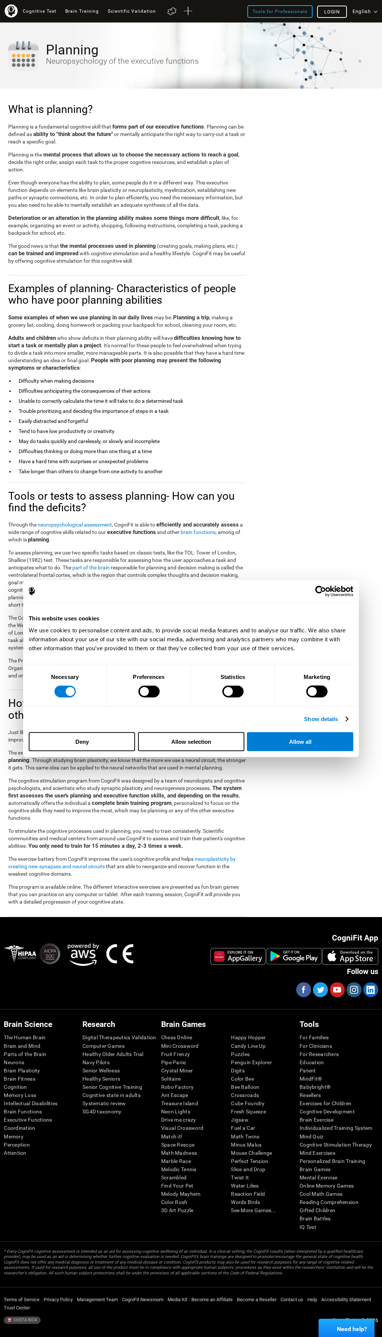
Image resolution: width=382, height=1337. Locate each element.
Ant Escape (174, 1095)
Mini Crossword (180, 1046)
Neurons (14, 1062)
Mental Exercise (318, 1177)
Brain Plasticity (22, 1071)
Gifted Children (317, 1210)
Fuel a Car (243, 1128)
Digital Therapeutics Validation (119, 1037)
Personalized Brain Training (333, 1161)
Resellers (310, 1095)
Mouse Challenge (251, 1153)
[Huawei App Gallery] (238, 956)
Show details (321, 719)
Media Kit (177, 1299)
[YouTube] (337, 989)
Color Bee (242, 1079)
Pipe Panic (174, 1062)
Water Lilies (245, 1186)
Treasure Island (179, 1103)
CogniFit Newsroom (142, 1299)
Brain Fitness (19, 1079)
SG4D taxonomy (102, 1112)
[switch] (149, 692)
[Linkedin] (370, 989)
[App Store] (350, 956)
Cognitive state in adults (111, 1095)
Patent (308, 1071)
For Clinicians (316, 1046)
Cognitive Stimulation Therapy (336, 1145)
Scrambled (174, 1177)
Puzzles (240, 1054)
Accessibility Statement (346, 1299)
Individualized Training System (336, 1128)
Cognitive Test (39, 11)
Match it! (172, 1137)
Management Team (97, 1299)
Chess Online (176, 1037)
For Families (314, 1037)
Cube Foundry (247, 1103)
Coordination (19, 1128)
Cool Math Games (321, 1194)
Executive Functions (28, 1120)
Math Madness (179, 1153)
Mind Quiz (312, 1137)
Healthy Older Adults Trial (112, 1054)
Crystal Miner (177, 1071)
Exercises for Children (325, 1103)
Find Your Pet (177, 1186)
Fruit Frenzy (175, 1054)
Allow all (300, 741)
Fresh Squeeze (248, 1112)
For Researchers (319, 1054)
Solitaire (171, 1079)
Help (312, 1299)
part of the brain (91, 567)
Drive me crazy (178, 1120)
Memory (14, 1137)
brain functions (198, 532)
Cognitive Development (327, 1112)
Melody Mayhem (181, 1194)
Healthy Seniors (101, 1079)
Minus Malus (246, 1145)
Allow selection (191, 741)
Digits (238, 1071)
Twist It (240, 1177)
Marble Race (176, 1161)
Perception (17, 1145)
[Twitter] (320, 989)
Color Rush (174, 1202)
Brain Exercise (317, 1120)
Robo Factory (177, 1087)
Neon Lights (175, 1112)
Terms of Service (22, 1299)
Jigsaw (239, 1120)
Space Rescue (177, 1145)
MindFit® (311, 1079)
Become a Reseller (256, 1299)
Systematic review (104, 1103)
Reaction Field (248, 1194)
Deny (82, 741)
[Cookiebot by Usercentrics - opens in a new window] (320, 591)
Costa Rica (24, 1320)
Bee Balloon (245, 1087)
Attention (15, 1153)
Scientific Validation (132, 11)
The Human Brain (25, 1037)
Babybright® (315, 1087)
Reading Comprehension (329, 1202)
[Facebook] (303, 989)
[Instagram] (353, 989)
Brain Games (315, 1169)
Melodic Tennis (179, 1169)
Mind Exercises (317, 1153)
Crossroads (245, 1095)
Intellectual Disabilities (30, 1103)
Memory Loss (20, 1095)
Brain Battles (315, 1218)
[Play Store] (294, 956)
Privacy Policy (58, 1299)
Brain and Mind (22, 1046)
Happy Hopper (248, 1037)
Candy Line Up (248, 1046)
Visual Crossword (182, 1128)
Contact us (292, 1299)
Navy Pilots (96, 1062)
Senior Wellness (101, 1071)
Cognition (15, 1087)
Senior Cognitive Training (112, 1087)
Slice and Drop (248, 1169)
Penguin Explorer (251, 1062)
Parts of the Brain (25, 1054)
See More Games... (253, 1210)
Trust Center (17, 1308)
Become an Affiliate (212, 1299)
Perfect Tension (249, 1161)
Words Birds (245, 1202)
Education (312, 1062)
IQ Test (308, 1227)
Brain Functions (23, 1112)
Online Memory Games (327, 1186)
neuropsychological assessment (75, 525)
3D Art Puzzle (177, 1210)
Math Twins (245, 1137)
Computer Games (103, 1046)
